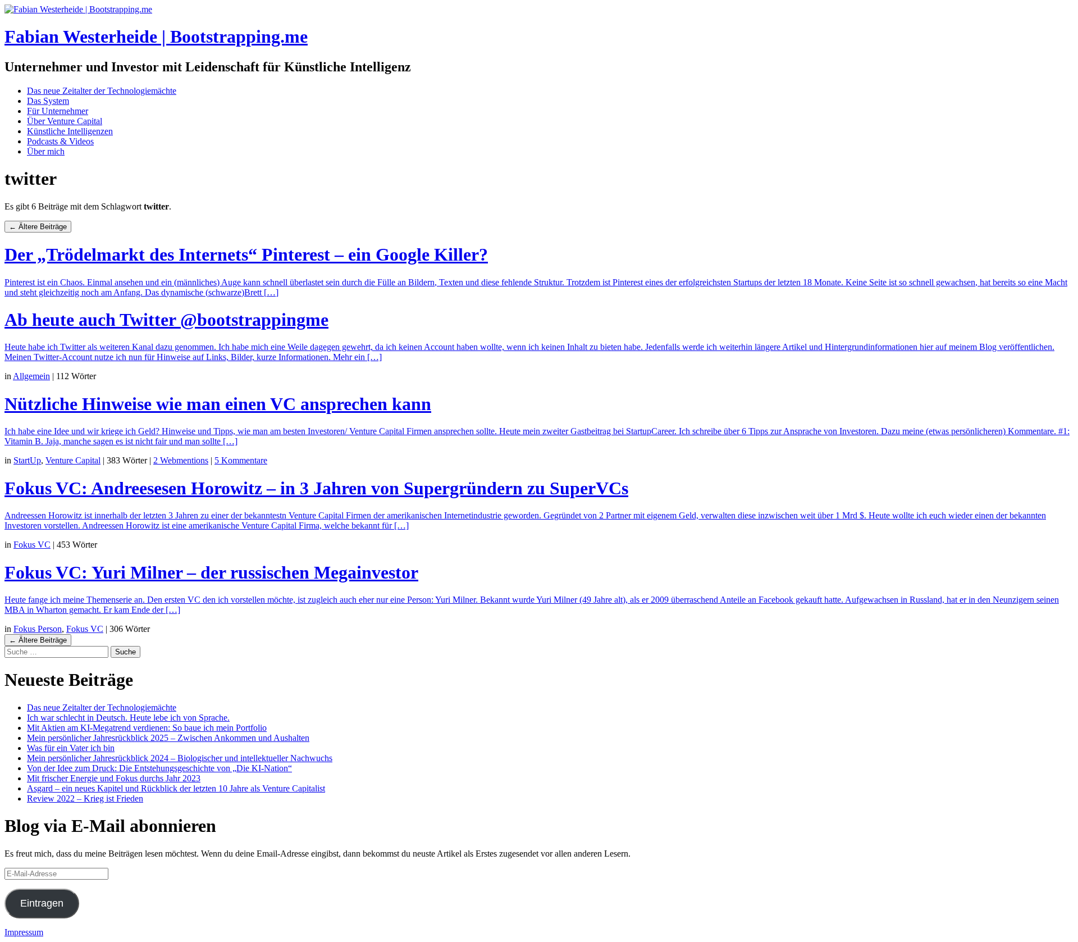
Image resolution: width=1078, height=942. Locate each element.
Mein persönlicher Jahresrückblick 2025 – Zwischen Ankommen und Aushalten (168, 738)
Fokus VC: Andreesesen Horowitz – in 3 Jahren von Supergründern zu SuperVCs (316, 488)
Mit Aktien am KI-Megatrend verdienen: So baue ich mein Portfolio (147, 727)
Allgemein (31, 376)
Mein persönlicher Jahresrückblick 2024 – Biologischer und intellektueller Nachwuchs (179, 758)
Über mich (46, 151)
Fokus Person (37, 629)
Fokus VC (32, 544)
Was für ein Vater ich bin (71, 748)
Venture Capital (73, 460)
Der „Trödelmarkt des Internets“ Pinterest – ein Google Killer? (246, 254)
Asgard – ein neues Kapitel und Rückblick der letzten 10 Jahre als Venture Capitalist (176, 788)
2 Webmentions (180, 460)
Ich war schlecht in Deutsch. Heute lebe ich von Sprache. (128, 717)
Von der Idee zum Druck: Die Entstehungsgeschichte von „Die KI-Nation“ (159, 768)
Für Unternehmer (57, 111)
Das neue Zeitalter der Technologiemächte (101, 90)
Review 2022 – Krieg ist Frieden (85, 798)
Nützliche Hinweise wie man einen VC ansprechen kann (217, 404)
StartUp (27, 460)
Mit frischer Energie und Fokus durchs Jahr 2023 (113, 778)
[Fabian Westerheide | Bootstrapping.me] (78, 9)
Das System (48, 101)
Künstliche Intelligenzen (70, 131)
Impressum (23, 932)
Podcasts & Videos (60, 141)
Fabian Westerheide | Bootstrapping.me (156, 36)
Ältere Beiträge (38, 226)
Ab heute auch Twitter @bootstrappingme (166, 320)
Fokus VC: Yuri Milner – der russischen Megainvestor (211, 572)
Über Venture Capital (64, 121)
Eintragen (41, 903)
